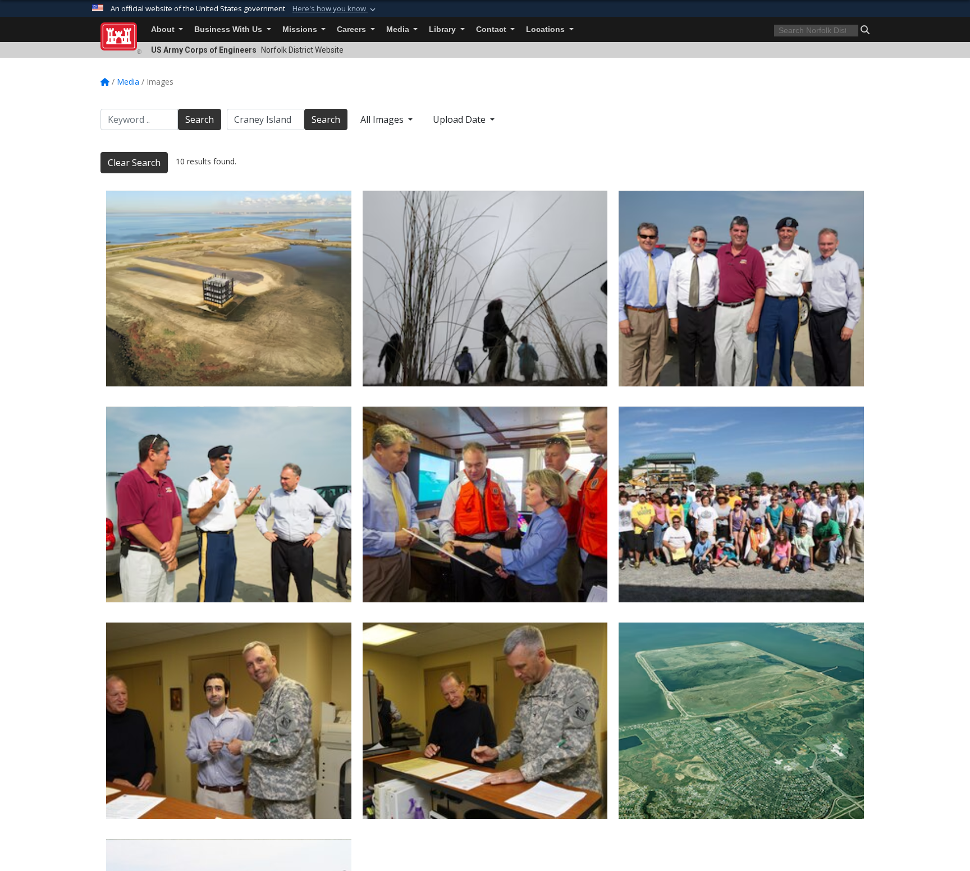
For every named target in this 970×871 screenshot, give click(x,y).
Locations (546, 29)
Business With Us (229, 29)
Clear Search (134, 162)
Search (199, 119)
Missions (300, 29)
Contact (492, 29)
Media (398, 29)
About (164, 29)
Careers (352, 29)
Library (443, 29)
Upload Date (460, 119)
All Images (383, 119)
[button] (335, 9)
